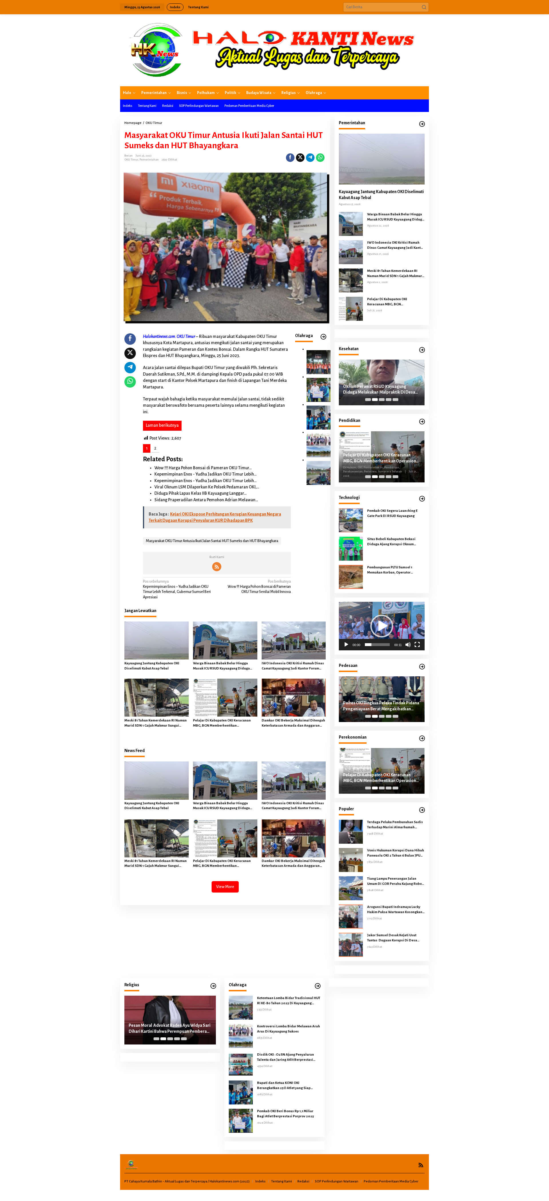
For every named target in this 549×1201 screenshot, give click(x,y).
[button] (424, 7)
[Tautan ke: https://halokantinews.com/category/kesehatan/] (422, 350)
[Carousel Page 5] (395, 399)
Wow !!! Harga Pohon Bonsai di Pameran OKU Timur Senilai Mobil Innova (259, 587)
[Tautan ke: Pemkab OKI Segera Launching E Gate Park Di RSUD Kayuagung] (351, 520)
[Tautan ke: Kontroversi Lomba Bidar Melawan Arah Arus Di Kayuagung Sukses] (319, 445)
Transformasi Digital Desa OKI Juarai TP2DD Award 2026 (377, 706)
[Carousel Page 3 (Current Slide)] (382, 399)
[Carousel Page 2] (375, 399)
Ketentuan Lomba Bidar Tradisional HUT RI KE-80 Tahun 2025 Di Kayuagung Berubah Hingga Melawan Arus (288, 1001)
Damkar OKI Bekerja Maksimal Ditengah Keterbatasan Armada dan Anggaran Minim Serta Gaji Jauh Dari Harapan (293, 723)
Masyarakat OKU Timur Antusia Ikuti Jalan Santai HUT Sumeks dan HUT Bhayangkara (212, 541)
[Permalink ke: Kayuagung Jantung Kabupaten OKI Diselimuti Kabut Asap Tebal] (156, 640)
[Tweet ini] (300, 157)
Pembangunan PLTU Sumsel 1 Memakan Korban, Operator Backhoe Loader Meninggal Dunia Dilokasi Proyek (394, 570)
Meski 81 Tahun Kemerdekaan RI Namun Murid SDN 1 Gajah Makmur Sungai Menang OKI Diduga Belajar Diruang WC (156, 723)
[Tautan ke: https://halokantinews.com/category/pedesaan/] (422, 666)
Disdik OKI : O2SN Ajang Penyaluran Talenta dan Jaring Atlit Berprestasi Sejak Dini (285, 1057)
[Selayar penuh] (417, 644)
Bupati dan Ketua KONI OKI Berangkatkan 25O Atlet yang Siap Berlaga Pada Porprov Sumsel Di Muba (287, 1086)
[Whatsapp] (320, 157)
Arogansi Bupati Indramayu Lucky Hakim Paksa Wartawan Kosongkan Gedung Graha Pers (394, 910)
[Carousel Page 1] (368, 399)
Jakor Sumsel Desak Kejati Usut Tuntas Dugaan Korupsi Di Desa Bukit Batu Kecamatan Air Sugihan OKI (394, 938)
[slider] (377, 644)
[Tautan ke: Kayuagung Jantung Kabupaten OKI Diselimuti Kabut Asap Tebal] (382, 159)
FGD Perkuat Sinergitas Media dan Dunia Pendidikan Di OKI (381, 456)
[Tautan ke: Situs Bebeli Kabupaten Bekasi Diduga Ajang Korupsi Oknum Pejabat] (351, 548)
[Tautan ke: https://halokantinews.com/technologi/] (422, 498)
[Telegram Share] (310, 157)
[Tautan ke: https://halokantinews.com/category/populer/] (422, 810)
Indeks (260, 1181)
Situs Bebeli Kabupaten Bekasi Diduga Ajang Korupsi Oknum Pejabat (391, 542)
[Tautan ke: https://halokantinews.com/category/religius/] (213, 986)
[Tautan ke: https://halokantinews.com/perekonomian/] (422, 738)
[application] (382, 626)
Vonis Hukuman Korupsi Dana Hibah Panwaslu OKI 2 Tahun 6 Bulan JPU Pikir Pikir (395, 853)
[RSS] (216, 566)
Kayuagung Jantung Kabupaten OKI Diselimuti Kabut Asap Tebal (151, 665)
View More (225, 887)
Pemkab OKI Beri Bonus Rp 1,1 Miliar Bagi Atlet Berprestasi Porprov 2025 (285, 1113)
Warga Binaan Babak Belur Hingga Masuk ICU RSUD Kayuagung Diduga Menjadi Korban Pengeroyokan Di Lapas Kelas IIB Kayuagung (224, 666)
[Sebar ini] (290, 157)
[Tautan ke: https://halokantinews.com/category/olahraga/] (317, 986)
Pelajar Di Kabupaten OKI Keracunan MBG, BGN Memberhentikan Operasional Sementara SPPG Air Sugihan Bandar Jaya (222, 723)
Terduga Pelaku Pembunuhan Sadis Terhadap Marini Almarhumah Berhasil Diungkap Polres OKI (395, 825)
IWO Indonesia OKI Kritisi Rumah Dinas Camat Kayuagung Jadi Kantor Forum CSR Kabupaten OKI (293, 666)
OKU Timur (131, 159)
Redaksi (303, 1181)
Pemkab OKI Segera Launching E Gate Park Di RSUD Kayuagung (392, 513)
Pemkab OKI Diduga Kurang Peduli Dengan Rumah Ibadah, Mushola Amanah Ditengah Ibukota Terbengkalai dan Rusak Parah (168, 1028)
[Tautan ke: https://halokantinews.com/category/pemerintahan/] (422, 124)
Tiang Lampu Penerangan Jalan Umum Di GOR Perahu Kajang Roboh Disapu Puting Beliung (395, 882)
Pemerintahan (149, 159)
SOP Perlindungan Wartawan (336, 1181)
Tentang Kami (281, 1181)
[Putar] (346, 644)
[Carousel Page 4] (388, 399)
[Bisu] (408, 644)
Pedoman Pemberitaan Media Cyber (391, 1181)
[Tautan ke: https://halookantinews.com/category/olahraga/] (323, 336)
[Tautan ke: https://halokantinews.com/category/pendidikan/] (422, 421)
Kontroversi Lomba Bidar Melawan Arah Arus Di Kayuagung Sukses (288, 1028)
